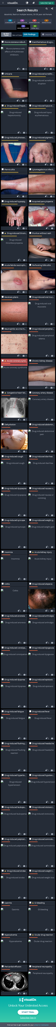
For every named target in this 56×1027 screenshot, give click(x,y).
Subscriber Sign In (46, 3)
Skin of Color (17, 35)
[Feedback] (34, 3)
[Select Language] (27, 3)
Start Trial (28, 1012)
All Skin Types (6, 34)
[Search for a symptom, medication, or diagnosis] (46, 9)
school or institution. (41, 1025)
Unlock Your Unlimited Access (28, 1005)
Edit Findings (29, 34)
